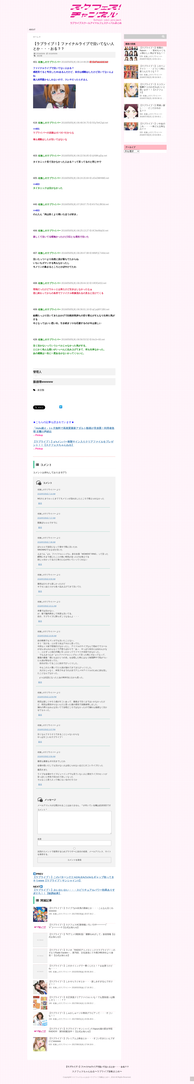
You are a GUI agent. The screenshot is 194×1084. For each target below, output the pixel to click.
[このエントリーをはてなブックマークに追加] (60, 406)
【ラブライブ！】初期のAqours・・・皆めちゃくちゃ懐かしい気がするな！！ (152, 50)
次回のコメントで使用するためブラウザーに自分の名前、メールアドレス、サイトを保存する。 (74, 852)
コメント (42, 809)
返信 (40, 503)
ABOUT (32, 30)
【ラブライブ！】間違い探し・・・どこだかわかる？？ (152, 108)
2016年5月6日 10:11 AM (46, 606)
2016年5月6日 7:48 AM (46, 542)
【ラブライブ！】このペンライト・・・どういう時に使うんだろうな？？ (152, 69)
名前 (39, 839)
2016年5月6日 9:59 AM (46, 579)
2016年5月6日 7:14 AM (46, 494)
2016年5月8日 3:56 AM (46, 756)
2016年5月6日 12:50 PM (46, 697)
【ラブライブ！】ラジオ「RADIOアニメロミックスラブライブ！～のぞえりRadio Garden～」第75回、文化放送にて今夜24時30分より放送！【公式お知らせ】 (82, 953)
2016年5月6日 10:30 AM (46, 636)
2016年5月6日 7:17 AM (46, 518)
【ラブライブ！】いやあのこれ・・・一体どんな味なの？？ (152, 126)
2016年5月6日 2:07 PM (46, 730)
